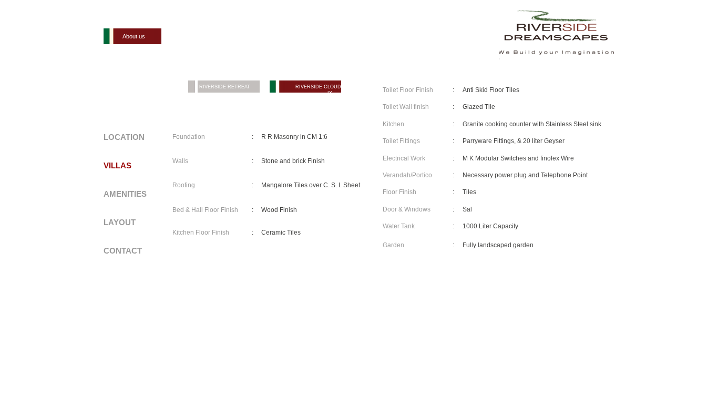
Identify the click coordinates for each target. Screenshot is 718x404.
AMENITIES (125, 193)
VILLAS (117, 165)
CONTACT (123, 250)
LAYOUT (120, 222)
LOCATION (124, 137)
